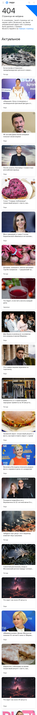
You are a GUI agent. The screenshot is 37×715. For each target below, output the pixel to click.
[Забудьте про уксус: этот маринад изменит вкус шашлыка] (18, 526)
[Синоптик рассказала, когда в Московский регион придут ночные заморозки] (18, 559)
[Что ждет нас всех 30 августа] (18, 692)
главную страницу (26, 29)
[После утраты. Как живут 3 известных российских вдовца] (18, 160)
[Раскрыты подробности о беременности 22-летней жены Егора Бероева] (18, 493)
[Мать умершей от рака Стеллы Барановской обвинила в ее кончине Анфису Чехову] (18, 227)
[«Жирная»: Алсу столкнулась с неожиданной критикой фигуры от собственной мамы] (18, 94)
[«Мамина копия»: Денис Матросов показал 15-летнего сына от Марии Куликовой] (18, 626)
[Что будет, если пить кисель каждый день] (18, 293)
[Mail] (7, 2)
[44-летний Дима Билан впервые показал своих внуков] (18, 127)
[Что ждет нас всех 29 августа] (18, 593)
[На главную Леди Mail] (11, 2)
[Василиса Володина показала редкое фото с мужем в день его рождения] (18, 460)
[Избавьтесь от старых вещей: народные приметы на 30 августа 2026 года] (18, 393)
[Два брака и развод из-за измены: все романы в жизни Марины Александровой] (18, 327)
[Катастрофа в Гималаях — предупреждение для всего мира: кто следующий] (18, 61)
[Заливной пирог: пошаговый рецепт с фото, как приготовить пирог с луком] (18, 426)
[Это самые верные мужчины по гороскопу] (18, 360)
